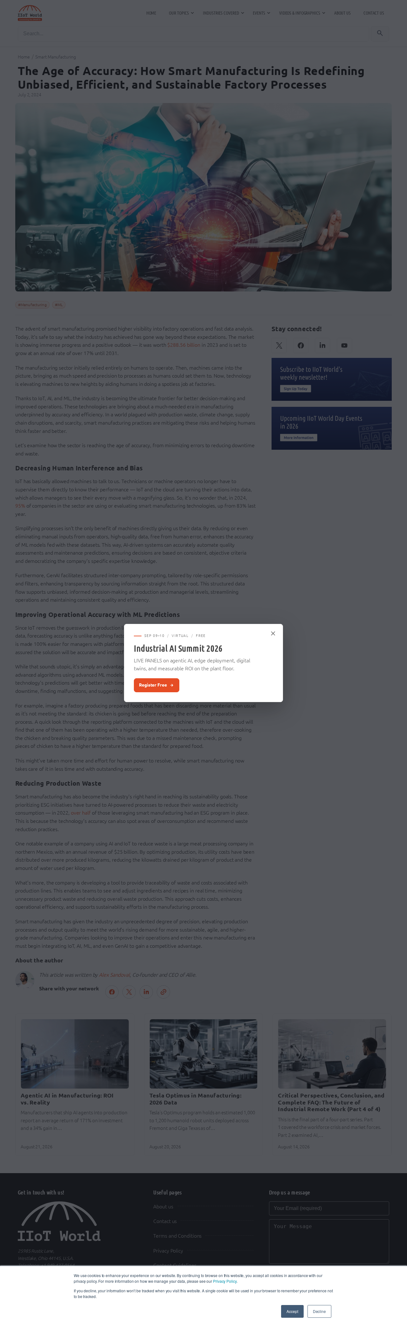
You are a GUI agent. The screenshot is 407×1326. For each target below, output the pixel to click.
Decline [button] (319, 1311)
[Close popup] (273, 633)
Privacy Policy (225, 1281)
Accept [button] (292, 1311)
